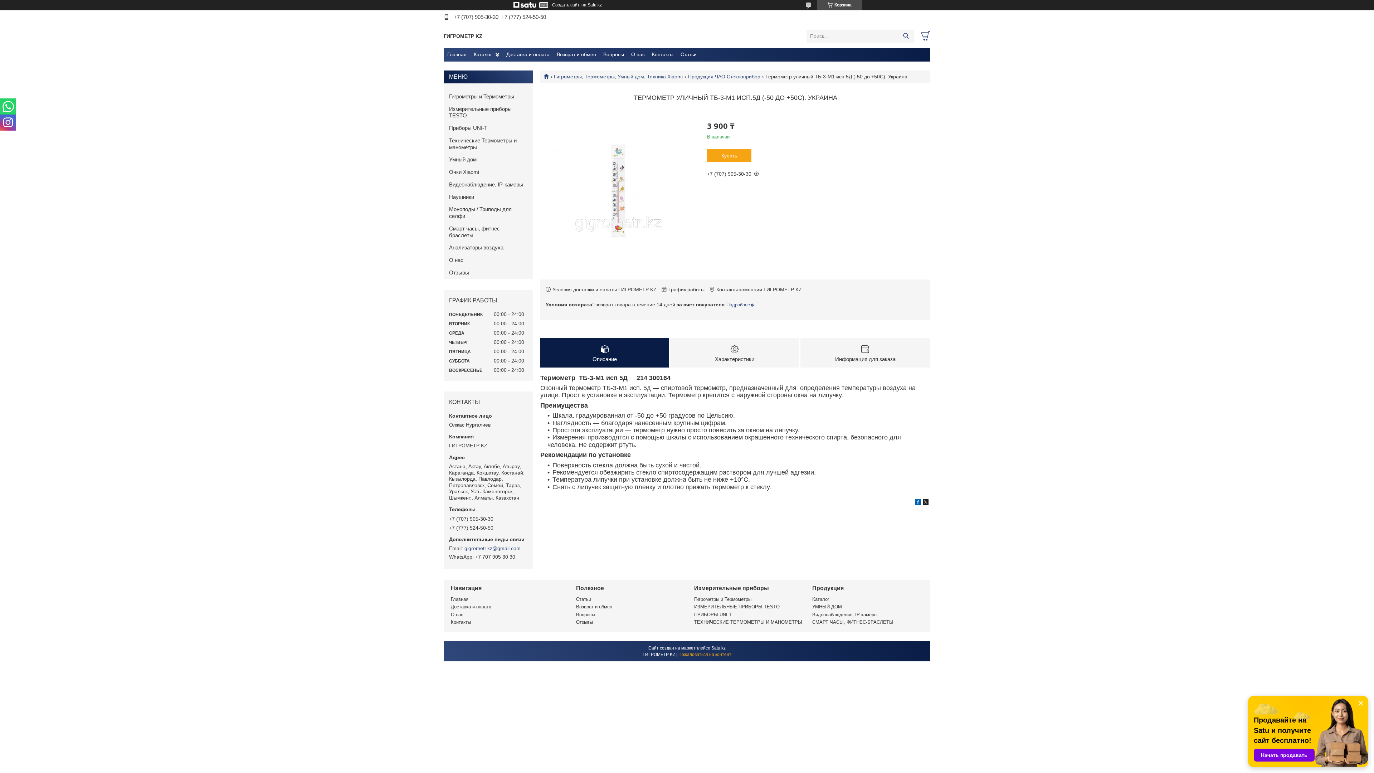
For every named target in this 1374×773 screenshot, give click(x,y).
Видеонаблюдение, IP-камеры (486, 184)
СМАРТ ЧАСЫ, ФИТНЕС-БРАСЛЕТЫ (852, 622)
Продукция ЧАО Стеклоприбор (724, 76)
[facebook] (918, 503)
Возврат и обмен (576, 54)
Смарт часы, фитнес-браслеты (475, 231)
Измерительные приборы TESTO (480, 112)
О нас (638, 54)
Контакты (662, 54)
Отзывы (459, 272)
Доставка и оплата (528, 54)
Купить (729, 156)
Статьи (689, 54)
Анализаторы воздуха (476, 247)
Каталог (483, 54)
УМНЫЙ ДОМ (827, 606)
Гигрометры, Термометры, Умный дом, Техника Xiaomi (618, 76)
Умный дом (463, 159)
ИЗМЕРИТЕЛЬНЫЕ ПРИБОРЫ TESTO (737, 606)
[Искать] (906, 36)
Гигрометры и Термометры (481, 96)
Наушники (461, 197)
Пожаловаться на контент (704, 654)
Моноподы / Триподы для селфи (480, 212)
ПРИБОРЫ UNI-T (713, 614)
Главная (457, 54)
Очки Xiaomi (464, 172)
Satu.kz (718, 648)
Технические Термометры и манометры (483, 143)
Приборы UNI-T (468, 128)
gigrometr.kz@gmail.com (492, 548)
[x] (926, 503)
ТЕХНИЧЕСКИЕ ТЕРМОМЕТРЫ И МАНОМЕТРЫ (748, 622)
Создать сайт (566, 5)
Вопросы (613, 54)
